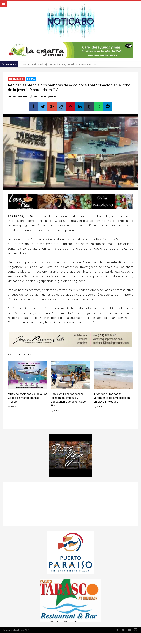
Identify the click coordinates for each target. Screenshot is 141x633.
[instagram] (135, 630)
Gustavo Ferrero (19, 96)
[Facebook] (117, 630)
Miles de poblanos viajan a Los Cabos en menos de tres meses (27, 397)
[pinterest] (70, 106)
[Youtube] (129, 630)
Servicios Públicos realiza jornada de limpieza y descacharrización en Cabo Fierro (60, 64)
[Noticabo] (70, 4)
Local (31, 79)
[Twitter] (123, 630)
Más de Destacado (20, 354)
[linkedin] (79, 106)
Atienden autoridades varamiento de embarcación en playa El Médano (112, 397)
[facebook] (33, 106)
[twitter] (42, 106)
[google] (52, 106)
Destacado (16, 79)
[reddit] (61, 106)
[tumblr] (89, 106)
